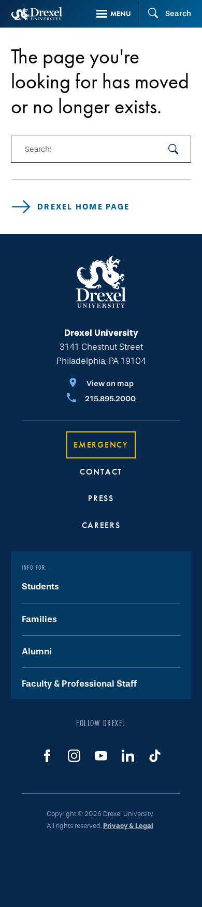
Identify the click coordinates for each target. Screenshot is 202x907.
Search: (38, 149)
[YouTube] (101, 755)
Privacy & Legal (128, 826)
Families (39, 619)
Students (40, 586)
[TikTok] (154, 755)
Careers (101, 525)
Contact (101, 471)
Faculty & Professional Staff (79, 683)
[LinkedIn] (127, 755)
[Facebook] (47, 755)
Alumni (37, 651)
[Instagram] (74, 755)
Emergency (101, 444)
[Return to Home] (37, 13)
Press (101, 498)
